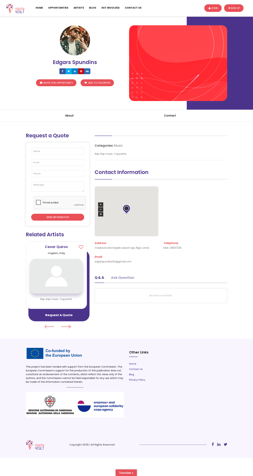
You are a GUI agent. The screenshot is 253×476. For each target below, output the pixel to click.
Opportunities (58, 7)
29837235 (175, 248)
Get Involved (110, 7)
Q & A (99, 277)
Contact (170, 116)
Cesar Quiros (56, 246)
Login (214, 8)
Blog (92, 7)
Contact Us (133, 7)
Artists (78, 7)
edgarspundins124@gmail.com (113, 261)
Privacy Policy (137, 380)
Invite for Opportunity (58, 82)
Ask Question (122, 277)
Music (118, 145)
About (69, 116)
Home (39, 7)
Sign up (235, 8)
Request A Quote (59, 315)
